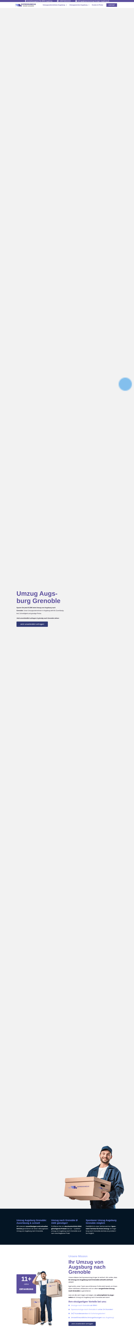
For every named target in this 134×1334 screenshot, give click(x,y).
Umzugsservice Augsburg (78, 5)
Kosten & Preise (97, 5)
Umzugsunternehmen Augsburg (54, 5)
